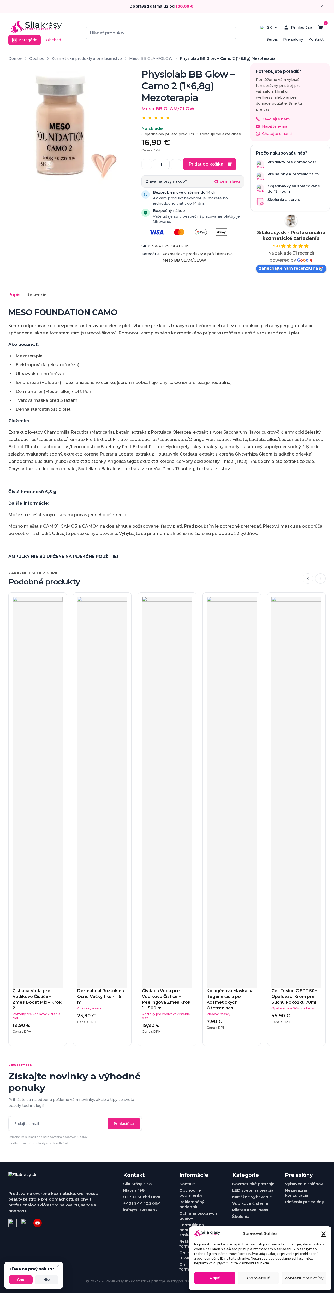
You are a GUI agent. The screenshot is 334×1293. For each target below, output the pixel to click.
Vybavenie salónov (304, 1183)
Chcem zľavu (227, 181)
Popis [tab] (14, 294)
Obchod (53, 40)
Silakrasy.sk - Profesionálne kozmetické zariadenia (291, 235)
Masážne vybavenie (252, 1196)
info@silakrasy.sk (140, 1209)
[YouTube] (37, 1223)
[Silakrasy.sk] (36, 27)
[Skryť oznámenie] (322, 6)
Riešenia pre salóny (304, 1201)
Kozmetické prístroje (253, 1183)
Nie (46, 1280)
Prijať (215, 1278)
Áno (21, 1280)
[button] (323, 1233)
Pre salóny (293, 39)
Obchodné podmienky (190, 1193)
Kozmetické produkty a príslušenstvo (87, 58)
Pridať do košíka (206, 164)
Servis (272, 39)
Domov (15, 58)
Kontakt (316, 39)
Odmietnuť (258, 1278)
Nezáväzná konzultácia (296, 1193)
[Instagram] (25, 1223)
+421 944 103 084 (142, 1203)
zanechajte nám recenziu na (288, 268)
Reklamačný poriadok (191, 1204)
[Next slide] (320, 578)
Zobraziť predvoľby (303, 1278)
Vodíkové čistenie (250, 1203)
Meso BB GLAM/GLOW (151, 58)
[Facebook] (12, 1223)
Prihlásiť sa (124, 1123)
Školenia (240, 1216)
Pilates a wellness (250, 1209)
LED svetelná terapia (252, 1190)
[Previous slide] (308, 578)
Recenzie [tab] (37, 294)
